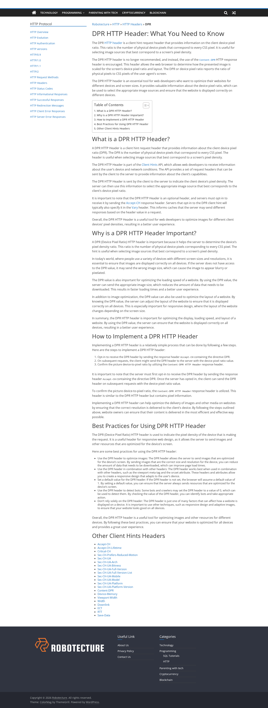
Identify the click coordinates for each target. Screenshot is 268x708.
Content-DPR (207, 60)
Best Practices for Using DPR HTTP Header (122, 124)
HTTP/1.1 (35, 66)
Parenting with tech (103, 12)
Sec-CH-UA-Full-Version (112, 569)
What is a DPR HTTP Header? (114, 110)
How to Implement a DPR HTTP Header (120, 119)
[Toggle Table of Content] (144, 105)
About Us (123, 645)
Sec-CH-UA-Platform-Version (115, 587)
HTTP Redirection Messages (47, 105)
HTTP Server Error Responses (48, 117)
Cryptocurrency (133, 12)
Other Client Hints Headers (113, 128)
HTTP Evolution (39, 37)
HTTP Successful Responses (47, 100)
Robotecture (100, 24)
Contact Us (124, 657)
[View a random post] (234, 13)
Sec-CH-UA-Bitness (109, 565)
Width (101, 601)
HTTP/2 (34, 71)
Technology (49, 12)
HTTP (116, 24)
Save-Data (104, 615)
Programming (72, 12)
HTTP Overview (39, 32)
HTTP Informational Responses (48, 94)
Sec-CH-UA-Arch (107, 562)
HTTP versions (38, 49)
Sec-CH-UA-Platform (110, 583)
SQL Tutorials (171, 655)
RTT (100, 612)
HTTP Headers (132, 24)
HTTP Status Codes (41, 88)
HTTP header (113, 43)
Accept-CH (133, 203)
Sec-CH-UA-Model (109, 579)
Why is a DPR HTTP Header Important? (120, 115)
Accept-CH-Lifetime (109, 548)
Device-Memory (107, 594)
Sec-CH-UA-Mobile (109, 576)
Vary (135, 207)
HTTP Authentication (42, 43)
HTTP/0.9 (35, 54)
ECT (100, 608)
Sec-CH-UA (104, 558)
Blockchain (158, 12)
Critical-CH (104, 551)
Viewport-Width (107, 597)
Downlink (104, 604)
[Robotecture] (34, 13)
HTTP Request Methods (44, 77)
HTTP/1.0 (35, 60)
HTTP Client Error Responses (47, 111)
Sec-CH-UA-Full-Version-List (115, 572)
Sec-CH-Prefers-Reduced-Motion (118, 555)
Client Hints (150, 165)
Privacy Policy (126, 651)
